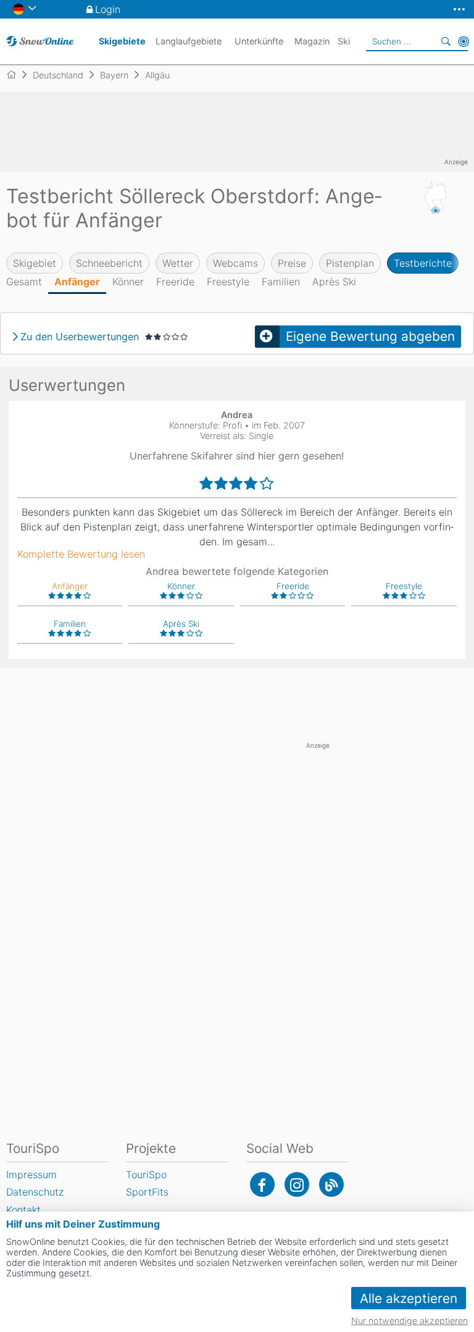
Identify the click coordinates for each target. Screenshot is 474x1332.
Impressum (31, 1174)
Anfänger (77, 281)
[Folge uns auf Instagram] (297, 1184)
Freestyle (228, 281)
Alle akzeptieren (408, 1298)
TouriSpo (146, 1174)
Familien (281, 281)
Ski (344, 41)
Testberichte (423, 263)
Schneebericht (109, 263)
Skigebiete (122, 41)
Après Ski (334, 281)
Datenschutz (35, 1192)
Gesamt (24, 281)
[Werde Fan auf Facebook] (262, 1184)
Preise (292, 263)
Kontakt (23, 1210)
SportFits (147, 1192)
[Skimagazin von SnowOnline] (331, 1184)
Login (107, 9)
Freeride (175, 281)
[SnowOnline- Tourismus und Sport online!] (16, 74)
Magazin (312, 41)
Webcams (235, 263)
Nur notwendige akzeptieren (409, 1320)
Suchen (446, 41)
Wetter (177, 263)
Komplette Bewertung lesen (81, 554)
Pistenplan (350, 263)
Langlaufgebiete (189, 41)
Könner (128, 281)
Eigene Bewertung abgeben (370, 336)
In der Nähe (463, 41)
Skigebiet (34, 263)
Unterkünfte (259, 41)
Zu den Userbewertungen (79, 336)
